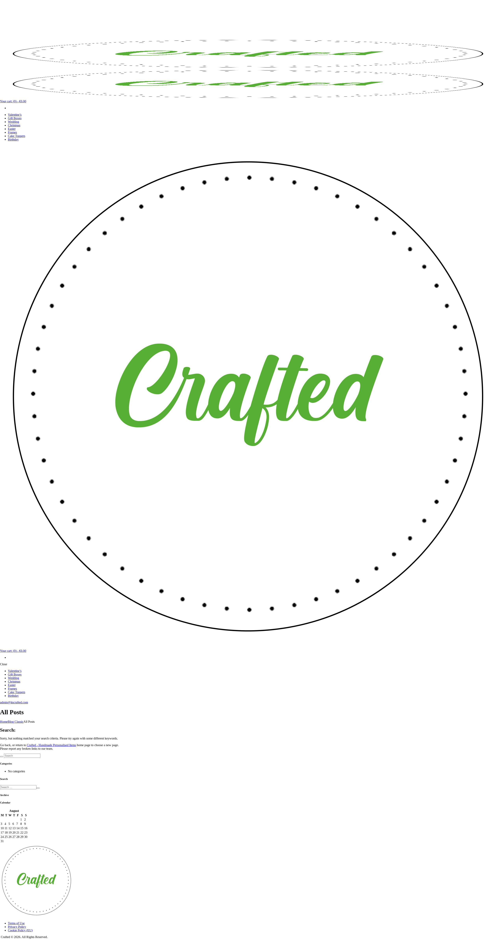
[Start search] (1, 756)
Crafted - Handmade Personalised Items (51, 745)
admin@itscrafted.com (14, 702)
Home (4, 721)
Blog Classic (15, 721)
